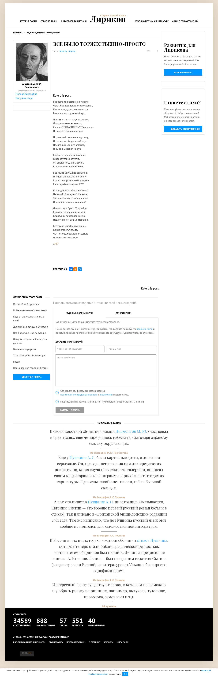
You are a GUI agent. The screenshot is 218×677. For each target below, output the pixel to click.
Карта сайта (122, 642)
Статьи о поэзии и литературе (152, 21)
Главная (17, 32)
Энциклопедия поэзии (73, 21)
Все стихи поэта (24, 98)
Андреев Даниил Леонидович (43, 32)
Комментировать (70, 409)
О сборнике (94, 642)
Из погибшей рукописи (26, 304)
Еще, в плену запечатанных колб (28, 318)
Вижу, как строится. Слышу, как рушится (30, 340)
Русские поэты (28, 21)
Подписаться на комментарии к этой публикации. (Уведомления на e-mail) (102, 401)
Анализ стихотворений (185, 21)
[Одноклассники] (75, 269)
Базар (16, 361)
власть (63, 51)
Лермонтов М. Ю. (131, 431)
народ (71, 51)
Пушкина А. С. (82, 457)
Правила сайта (56, 642)
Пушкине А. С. (101, 501)
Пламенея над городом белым (30, 367)
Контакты (108, 642)
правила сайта (144, 328)
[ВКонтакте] (71, 269)
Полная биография (26, 93)
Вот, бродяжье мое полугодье (29, 332)
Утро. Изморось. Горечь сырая (29, 355)
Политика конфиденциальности (29, 642)
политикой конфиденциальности (79, 394)
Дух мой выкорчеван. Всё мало (30, 326)
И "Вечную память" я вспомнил (30, 310)
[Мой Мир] (80, 269)
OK (125, 674)
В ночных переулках (24, 349)
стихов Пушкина (152, 540)
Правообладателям (76, 642)
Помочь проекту (183, 72)
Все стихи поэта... (31, 377)
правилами (106, 394)
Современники (49, 21)
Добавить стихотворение (185, 129)
